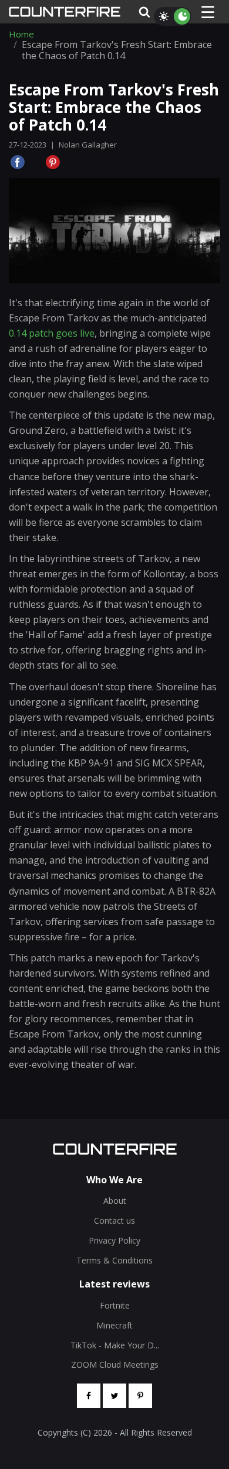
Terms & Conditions (114, 1260)
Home (21, 34)
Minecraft (114, 1325)
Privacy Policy (114, 1240)
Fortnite (115, 1305)
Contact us (114, 1220)
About (114, 1200)
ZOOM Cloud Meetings (115, 1364)
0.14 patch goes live (52, 333)
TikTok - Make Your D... (114, 1345)
